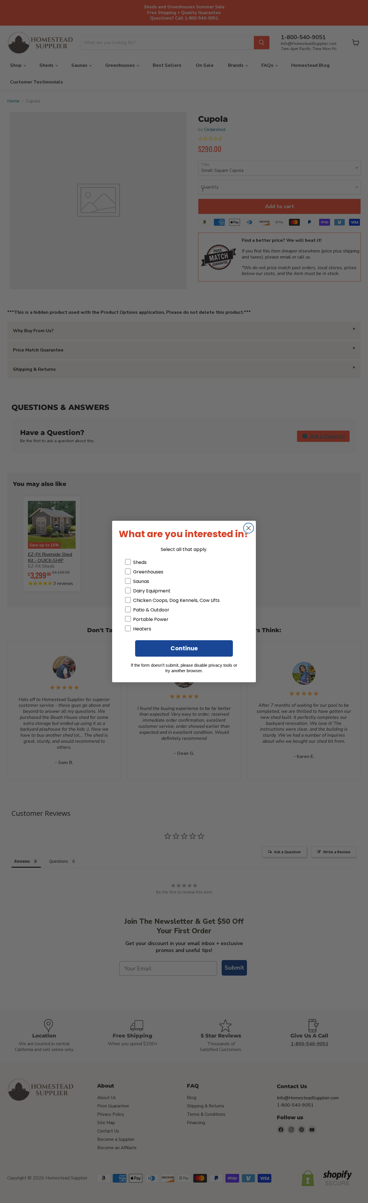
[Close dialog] (249, 528)
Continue (184, 648)
